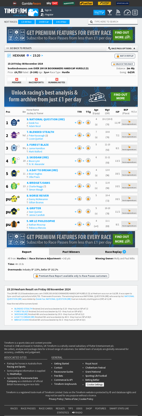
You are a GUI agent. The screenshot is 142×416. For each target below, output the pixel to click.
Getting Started (61, 363)
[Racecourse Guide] (28, 55)
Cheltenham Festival (95, 367)
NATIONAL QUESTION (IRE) (58, 299)
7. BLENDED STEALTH (40, 132)
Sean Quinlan (35, 211)
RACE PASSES (28, 408)
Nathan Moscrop (37, 224)
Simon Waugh (36, 189)
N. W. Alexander (36, 164)
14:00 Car (44, 21)
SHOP (89, 408)
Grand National (93, 371)
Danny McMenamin (38, 199)
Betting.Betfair (92, 379)
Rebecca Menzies (37, 227)
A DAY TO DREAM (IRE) (24, 317)
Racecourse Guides (63, 371)
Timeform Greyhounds (65, 384)
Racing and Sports (16, 366)
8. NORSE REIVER (38, 195)
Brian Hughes (35, 173)
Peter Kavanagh (37, 135)
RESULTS (60, 408)
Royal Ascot (91, 363)
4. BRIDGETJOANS (38, 183)
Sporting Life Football (96, 375)
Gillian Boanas (36, 202)
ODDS (79, 408)
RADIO (78, 412)
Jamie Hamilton (37, 148)
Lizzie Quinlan (36, 138)
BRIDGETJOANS (21, 319)
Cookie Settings (95, 384)
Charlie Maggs (36, 186)
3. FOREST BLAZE (38, 144)
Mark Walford (35, 151)
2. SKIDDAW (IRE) (38, 157)
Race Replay (113, 252)
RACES (14, 408)
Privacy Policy (56, 399)
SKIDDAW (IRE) (21, 314)
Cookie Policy (86, 399)
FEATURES (100, 408)
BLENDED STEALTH (23, 308)
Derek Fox (34, 123)
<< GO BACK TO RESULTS (18, 48)
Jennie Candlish (37, 215)
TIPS (70, 408)
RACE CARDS (46, 408)
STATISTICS (63, 412)
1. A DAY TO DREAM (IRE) (42, 170)
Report (26, 252)
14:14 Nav (61, 21)
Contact (58, 367)
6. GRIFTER (34, 208)
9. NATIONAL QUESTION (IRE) (46, 119)
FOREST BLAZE (21, 311)
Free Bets (58, 375)
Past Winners (71, 252)
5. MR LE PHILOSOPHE (41, 221)
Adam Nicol (35, 126)
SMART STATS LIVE (119, 408)
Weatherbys (15, 374)
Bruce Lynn (34, 161)
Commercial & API (63, 379)
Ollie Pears (34, 177)
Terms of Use (71, 399)
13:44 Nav (26, 21)
